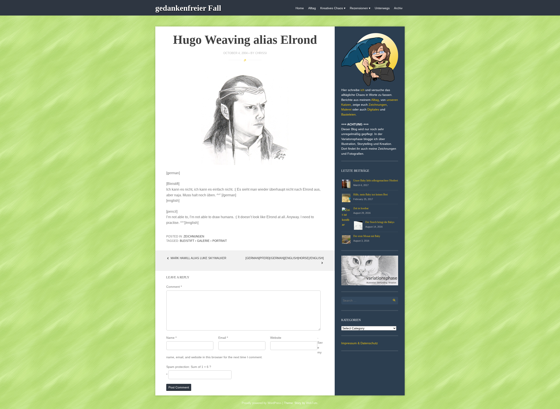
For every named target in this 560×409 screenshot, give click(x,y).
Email (223, 337)
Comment (174, 286)
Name (171, 337)
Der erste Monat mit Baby (366, 236)
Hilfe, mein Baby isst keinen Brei (370, 194)
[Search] (392, 299)
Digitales (373, 109)
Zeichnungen (194, 236)
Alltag (312, 8)
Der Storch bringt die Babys (379, 222)
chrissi (261, 53)
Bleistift (187, 240)
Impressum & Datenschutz (359, 343)
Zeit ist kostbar (361, 208)
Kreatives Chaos (331, 8)
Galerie (203, 240)
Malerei (346, 109)
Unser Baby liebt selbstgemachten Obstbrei (375, 180)
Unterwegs (382, 8)
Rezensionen (359, 8)
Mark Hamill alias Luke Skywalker (198, 258)
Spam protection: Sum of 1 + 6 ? (188, 367)
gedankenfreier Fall (188, 8)
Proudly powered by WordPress (262, 403)
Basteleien (348, 114)
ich (362, 90)
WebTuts (311, 403)
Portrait (219, 240)
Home (300, 8)
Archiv (398, 8)
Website (275, 337)
